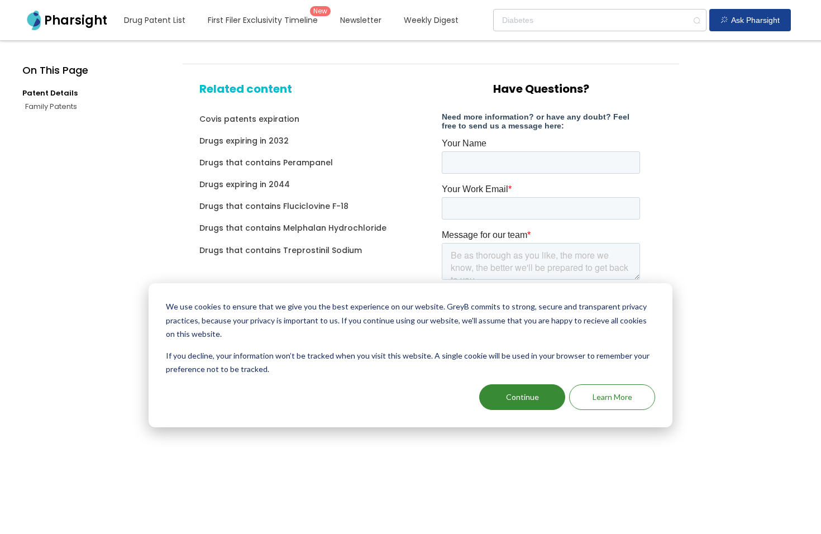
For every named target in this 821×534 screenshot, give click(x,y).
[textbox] (600, 20)
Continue (522, 397)
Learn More (612, 397)
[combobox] (600, 20)
